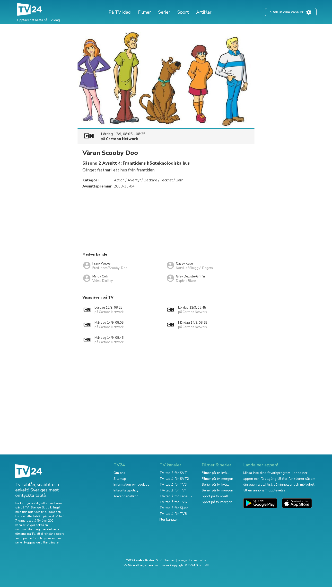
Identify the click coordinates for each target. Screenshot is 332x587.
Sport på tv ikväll (215, 496)
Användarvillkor (126, 496)
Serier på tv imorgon (217, 490)
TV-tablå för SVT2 (174, 478)
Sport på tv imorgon (217, 502)
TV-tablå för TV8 (173, 513)
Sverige (182, 560)
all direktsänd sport (50, 534)
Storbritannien (165, 560)
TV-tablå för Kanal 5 (175, 496)
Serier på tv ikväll (215, 484)
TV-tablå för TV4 (173, 490)
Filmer (144, 12)
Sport (183, 12)
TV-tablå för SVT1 (174, 473)
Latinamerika (198, 560)
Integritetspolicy (126, 490)
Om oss (119, 473)
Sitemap (120, 478)
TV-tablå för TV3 (173, 484)
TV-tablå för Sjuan (174, 508)
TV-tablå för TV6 (173, 502)
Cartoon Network (122, 138)
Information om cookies (131, 484)
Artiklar (203, 12)
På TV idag (120, 12)
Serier (164, 12)
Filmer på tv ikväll (215, 473)
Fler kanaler (168, 519)
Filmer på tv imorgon (217, 478)
